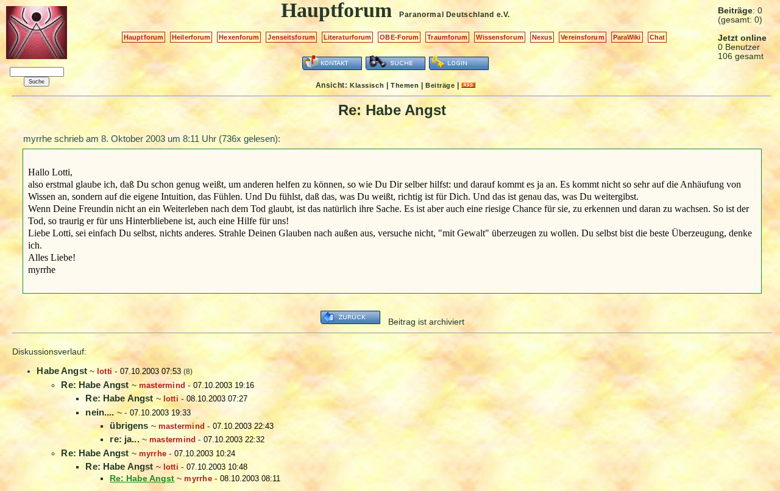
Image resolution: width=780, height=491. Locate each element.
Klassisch (367, 85)
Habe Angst (62, 371)
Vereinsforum (582, 37)
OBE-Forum (399, 37)
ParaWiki (627, 37)
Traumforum (447, 37)
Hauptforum (143, 37)
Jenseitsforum (291, 37)
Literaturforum (348, 37)
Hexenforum (239, 37)
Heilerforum (191, 37)
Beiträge (440, 85)
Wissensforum (499, 37)
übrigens (129, 425)
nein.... (99, 412)
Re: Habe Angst (95, 385)
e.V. (503, 14)
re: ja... (124, 439)
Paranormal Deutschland (446, 14)
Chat (657, 37)
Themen (405, 85)
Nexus (542, 37)
